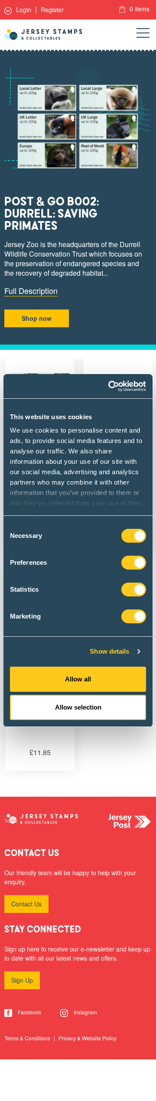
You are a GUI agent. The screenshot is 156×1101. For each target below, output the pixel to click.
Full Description (31, 290)
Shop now (37, 318)
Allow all (78, 679)
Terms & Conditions (28, 1038)
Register (52, 9)
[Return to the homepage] (43, 34)
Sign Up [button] (22, 980)
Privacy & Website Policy (87, 1038)
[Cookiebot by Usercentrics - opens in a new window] (110, 386)
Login (22, 9)
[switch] (133, 563)
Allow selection (78, 707)
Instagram (84, 1012)
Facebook (28, 1012)
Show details (109, 651)
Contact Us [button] (26, 903)
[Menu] (143, 34)
